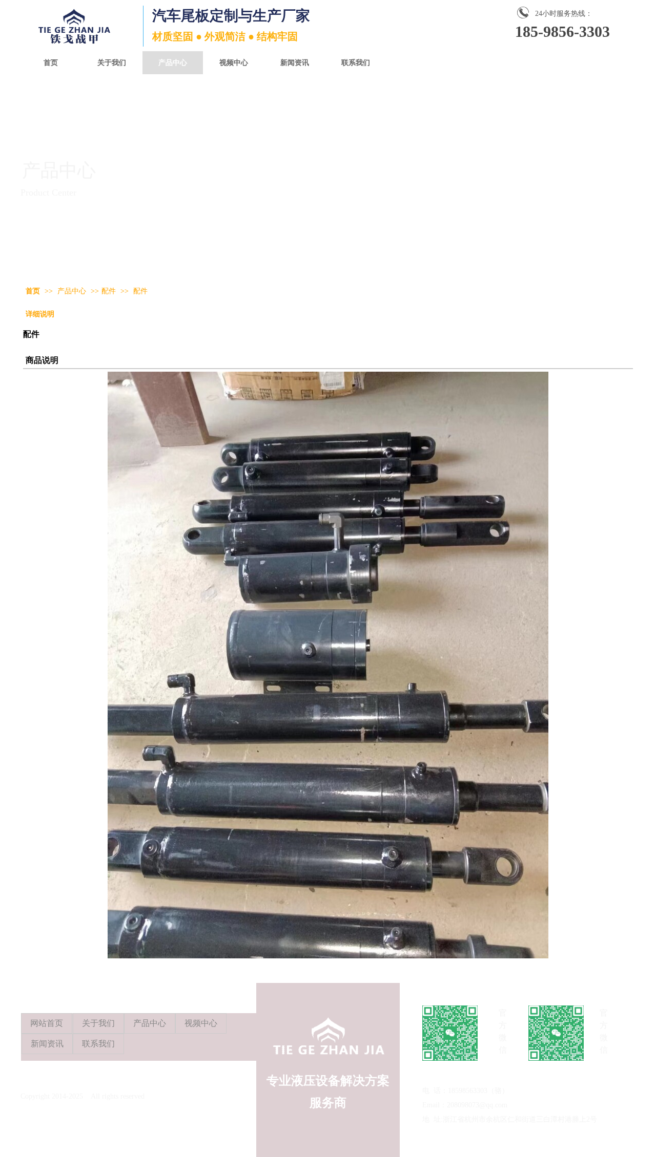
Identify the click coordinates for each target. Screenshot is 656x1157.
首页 (33, 291)
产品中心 (72, 291)
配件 (108, 291)
